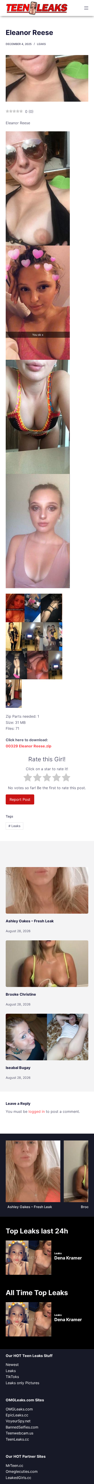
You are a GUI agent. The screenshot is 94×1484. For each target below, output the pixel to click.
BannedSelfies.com (22, 1427)
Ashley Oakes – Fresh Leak (30, 921)
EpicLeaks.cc (17, 1415)
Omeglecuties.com (22, 1471)
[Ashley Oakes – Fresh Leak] (47, 890)
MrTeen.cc (14, 1465)
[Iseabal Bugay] (47, 1037)
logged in (37, 1111)
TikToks (12, 1376)
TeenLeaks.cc (17, 1439)
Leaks (41, 44)
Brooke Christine (21, 994)
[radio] (28, 778)
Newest (12, 1364)
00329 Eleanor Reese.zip (28, 746)
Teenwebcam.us (19, 1433)
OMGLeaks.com (19, 1409)
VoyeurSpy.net (18, 1421)
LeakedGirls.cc (18, 1477)
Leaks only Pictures (22, 1383)
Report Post (20, 799)
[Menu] (86, 8)
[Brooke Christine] (47, 963)
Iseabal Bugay (18, 1067)
